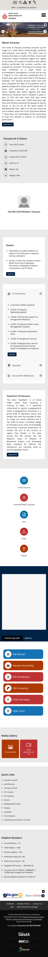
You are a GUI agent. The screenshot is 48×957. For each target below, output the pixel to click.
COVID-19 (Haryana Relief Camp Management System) (24, 325)
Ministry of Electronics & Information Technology (24, 919)
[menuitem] (20, 2)
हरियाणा (13, 8)
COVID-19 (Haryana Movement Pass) (23, 332)
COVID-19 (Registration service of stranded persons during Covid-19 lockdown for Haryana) (24, 346)
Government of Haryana (26, 8)
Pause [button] (45, 25)
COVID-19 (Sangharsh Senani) (23, 338)
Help (12, 907)
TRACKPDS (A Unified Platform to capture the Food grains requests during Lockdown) (24, 253)
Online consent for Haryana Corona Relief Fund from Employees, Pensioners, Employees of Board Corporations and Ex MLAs (25, 264)
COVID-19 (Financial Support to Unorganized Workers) (24, 318)
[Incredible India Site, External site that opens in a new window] (34, 895)
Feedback (10, 904)
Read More (7, 124)
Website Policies (23, 904)
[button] (43, 15)
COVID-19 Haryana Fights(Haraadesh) (18, 310)
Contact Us (37, 904)
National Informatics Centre (33, 917)
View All (11, 274)
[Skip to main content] (14, 2)
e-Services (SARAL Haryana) (22, 305)
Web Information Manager (27, 907)
